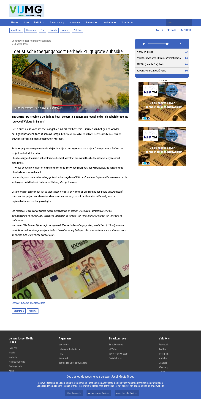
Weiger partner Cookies (98, 393)
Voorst (65, 30)
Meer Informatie (74, 393)
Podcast (89, 22)
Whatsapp (163, 367)
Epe (42, 30)
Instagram (163, 353)
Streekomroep (57, 22)
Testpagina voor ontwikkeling (73, 362)
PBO (61, 353)
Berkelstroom (115, 358)
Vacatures (64, 344)
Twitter (162, 349)
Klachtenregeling (17, 361)
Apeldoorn (16, 30)
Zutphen (77, 30)
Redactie (13, 357)
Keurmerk (63, 358)
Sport (26, 22)
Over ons (13, 348)
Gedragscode (15, 366)
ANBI (11, 370)
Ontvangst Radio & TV (69, 349)
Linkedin (163, 362)
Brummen (31, 30)
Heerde (53, 30)
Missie (12, 352)
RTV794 (113, 349)
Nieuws (14, 22)
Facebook (163, 344)
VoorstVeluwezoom (118, 353)
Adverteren (74, 22)
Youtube (126, 22)
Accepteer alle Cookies (126, 393)
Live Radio (108, 22)
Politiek (38, 22)
